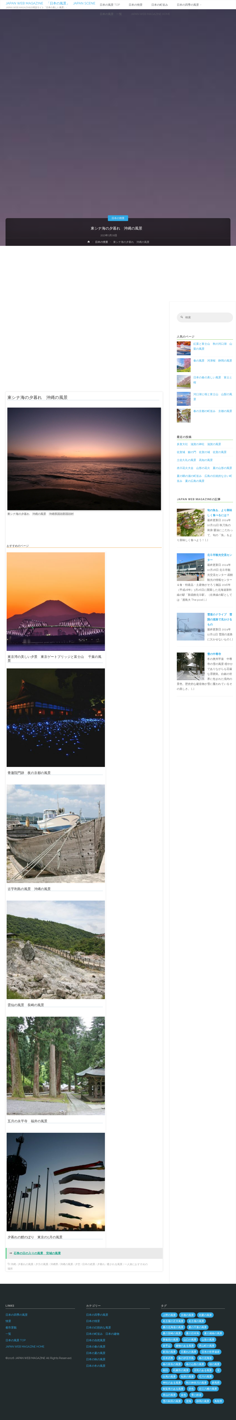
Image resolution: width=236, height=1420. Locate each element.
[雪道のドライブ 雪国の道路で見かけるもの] (190, 626)
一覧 (8, 1334)
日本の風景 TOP (16, 1340)
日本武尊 (168, 1358)
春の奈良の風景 (172, 1364)
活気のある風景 (203, 1370)
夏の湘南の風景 (213, 1333)
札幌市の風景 (181, 1370)
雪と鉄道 (196, 1394)
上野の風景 (169, 1315)
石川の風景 (205, 1376)
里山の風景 (169, 1394)
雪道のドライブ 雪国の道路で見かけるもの (219, 619)
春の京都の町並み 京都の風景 (212, 411)
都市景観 (11, 1327)
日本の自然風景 (95, 1340)
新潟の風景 (169, 1351)
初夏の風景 (205, 1315)
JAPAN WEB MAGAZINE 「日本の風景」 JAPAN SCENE (50, 3)
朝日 (165, 1370)
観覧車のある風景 (173, 1388)
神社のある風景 (172, 1382)
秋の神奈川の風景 (196, 1382)
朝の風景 (214, 1364)
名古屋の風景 (196, 1321)
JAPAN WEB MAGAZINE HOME (25, 1346)
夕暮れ (101, 1264)
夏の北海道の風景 (173, 1327)
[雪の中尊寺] (190, 666)
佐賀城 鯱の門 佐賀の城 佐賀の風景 (202, 452)
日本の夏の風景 (95, 1353)
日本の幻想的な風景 (98, 1327)
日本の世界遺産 (211, 1351)
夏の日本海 (192, 1333)
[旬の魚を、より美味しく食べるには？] (190, 522)
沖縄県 (54, 1264)
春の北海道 (205, 1358)
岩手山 (167, 1345)
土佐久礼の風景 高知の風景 (195, 460)
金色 (183, 1394)
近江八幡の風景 (208, 1388)
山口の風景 (189, 1339)
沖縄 (13, 1264)
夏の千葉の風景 (198, 1327)
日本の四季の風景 (17, 1314)
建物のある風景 (185, 1345)
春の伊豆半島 (186, 1358)
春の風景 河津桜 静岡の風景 (212, 360)
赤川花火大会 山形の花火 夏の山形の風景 (204, 468)
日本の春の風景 (95, 1346)
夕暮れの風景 (25, 1264)
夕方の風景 (41, 1264)
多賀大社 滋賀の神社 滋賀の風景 (199, 444)
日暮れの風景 (188, 1351)
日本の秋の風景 (95, 1359)
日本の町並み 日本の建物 (102, 1334)
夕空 (77, 1264)
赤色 (191, 1388)
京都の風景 (187, 1315)
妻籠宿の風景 (170, 1339)
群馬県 (216, 1382)
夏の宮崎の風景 (172, 1333)
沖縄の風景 (66, 1264)
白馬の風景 (169, 1376)
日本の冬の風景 (95, 1366)
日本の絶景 (88, 1264)
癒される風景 (114, 1264)
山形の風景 (208, 1339)
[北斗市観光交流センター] (190, 567)
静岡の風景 (202, 1401)
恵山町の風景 (206, 1345)
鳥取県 (218, 1401)
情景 (8, 1321)
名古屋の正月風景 (173, 1321)
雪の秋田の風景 (172, 1401)
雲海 (188, 1401)
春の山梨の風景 (195, 1364)
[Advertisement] (118, 273)
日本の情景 (118, 218)
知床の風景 (187, 1376)
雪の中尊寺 (214, 654)
